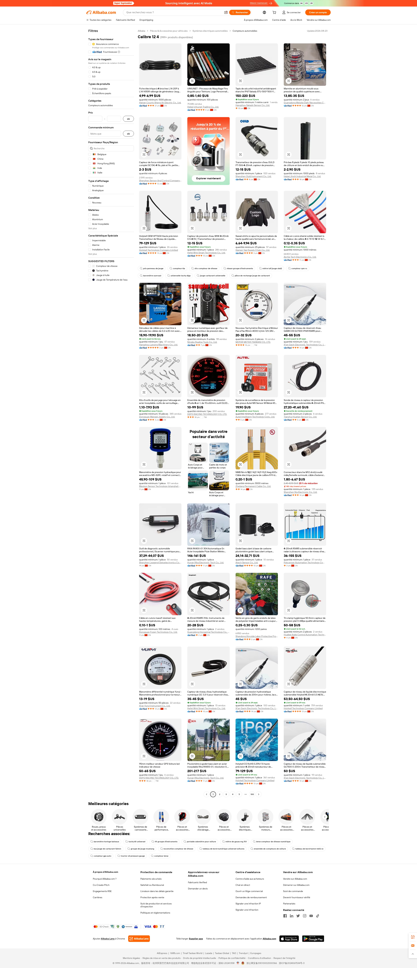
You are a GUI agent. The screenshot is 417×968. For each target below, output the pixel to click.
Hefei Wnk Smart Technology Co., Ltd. (206, 252)
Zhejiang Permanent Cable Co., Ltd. (253, 486)
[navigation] (111, 413)
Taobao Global (222, 953)
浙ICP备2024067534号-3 (291, 963)
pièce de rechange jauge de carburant (252, 275)
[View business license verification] (237, 963)
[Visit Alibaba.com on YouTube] (311, 916)
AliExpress (162, 953)
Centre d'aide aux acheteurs (250, 878)
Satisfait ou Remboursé (152, 885)
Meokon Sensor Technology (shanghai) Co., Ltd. (160, 486)
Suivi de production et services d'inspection (156, 905)
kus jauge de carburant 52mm (107, 849)
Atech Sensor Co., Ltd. (247, 562)
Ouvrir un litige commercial (249, 891)
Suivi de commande (293, 891)
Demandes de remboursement (251, 897)
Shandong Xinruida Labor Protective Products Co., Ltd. (257, 636)
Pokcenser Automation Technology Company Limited (305, 562)
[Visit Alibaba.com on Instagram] (305, 916)
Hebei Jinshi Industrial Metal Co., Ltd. (302, 176)
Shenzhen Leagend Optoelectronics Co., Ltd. (160, 562)
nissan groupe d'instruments (240, 268)
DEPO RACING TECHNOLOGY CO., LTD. (207, 414)
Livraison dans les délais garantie (156, 891)
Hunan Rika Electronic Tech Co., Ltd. (205, 562)
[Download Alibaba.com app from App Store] (289, 938)
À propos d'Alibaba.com (105, 872)
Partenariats (289, 903)
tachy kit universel (137, 841)
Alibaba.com (269, 938)
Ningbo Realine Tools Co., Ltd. (202, 342)
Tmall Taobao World (192, 953)
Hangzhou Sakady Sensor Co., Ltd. (253, 105)
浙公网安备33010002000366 (261, 963)
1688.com (175, 953)
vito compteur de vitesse (205, 268)
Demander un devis (198, 888)
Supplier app (196, 938)
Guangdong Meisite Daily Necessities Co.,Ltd (305, 102)
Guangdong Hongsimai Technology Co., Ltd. (208, 632)
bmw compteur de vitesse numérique (273, 841)
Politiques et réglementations (155, 912)
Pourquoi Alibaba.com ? (104, 878)
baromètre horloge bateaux (106, 841)
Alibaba (141, 31)
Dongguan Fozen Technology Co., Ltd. (158, 632)
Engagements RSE (102, 891)
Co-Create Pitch (101, 885)
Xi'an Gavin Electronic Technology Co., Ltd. (305, 344)
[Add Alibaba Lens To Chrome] (139, 938)
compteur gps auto (102, 856)
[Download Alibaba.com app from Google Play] (313, 938)
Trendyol (243, 953)
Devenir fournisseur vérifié (296, 897)
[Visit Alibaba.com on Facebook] (285, 916)
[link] (413, 937)
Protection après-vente (152, 897)
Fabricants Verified (197, 882)
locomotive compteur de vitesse (178, 849)
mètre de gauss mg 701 (236, 841)
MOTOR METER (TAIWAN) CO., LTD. (253, 342)
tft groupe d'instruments (166, 841)
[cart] (275, 13)
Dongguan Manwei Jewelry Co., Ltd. (157, 416)
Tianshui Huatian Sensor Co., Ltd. (300, 416)
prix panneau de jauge (153, 268)
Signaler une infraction (247, 909)
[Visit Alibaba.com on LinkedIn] (292, 916)
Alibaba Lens (108, 938)
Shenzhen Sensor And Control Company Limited (160, 180)
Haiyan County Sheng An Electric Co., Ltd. (160, 102)
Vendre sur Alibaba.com (295, 878)
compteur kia (179, 268)
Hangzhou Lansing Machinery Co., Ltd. (158, 344)
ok (128, 118)
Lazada (208, 953)
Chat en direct (243, 885)
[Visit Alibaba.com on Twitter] (298, 916)
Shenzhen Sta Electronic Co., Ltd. (300, 492)
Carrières (97, 897)
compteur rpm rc (299, 268)
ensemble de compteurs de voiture (270, 849)
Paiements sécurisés (151, 878)
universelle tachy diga (181, 275)
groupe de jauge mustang (142, 849)
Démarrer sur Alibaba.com (296, 885)
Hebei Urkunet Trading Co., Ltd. (203, 107)
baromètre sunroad (152, 275)
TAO (234, 953)
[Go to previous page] (206, 794)
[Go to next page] (259, 794)
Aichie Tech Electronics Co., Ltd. (300, 257)
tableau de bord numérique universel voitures (223, 849)
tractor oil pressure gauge (133, 856)
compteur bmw (161, 856)
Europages (255, 953)
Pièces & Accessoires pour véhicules (169, 31)
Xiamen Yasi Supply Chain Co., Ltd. (253, 250)
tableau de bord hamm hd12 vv (309, 849)
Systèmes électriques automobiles (210, 31)
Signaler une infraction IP (248, 903)
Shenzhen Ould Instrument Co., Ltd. (253, 176)
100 (252, 794)
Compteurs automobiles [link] (245, 31)
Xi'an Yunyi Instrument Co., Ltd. (154, 705)
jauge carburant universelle (212, 275)
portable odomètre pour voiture (201, 841)
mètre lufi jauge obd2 (272, 268)
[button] (226, 12)
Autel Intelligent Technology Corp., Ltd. (255, 416)
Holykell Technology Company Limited (158, 250)
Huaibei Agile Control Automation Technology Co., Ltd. (305, 634)
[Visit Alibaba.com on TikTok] (318, 916)
